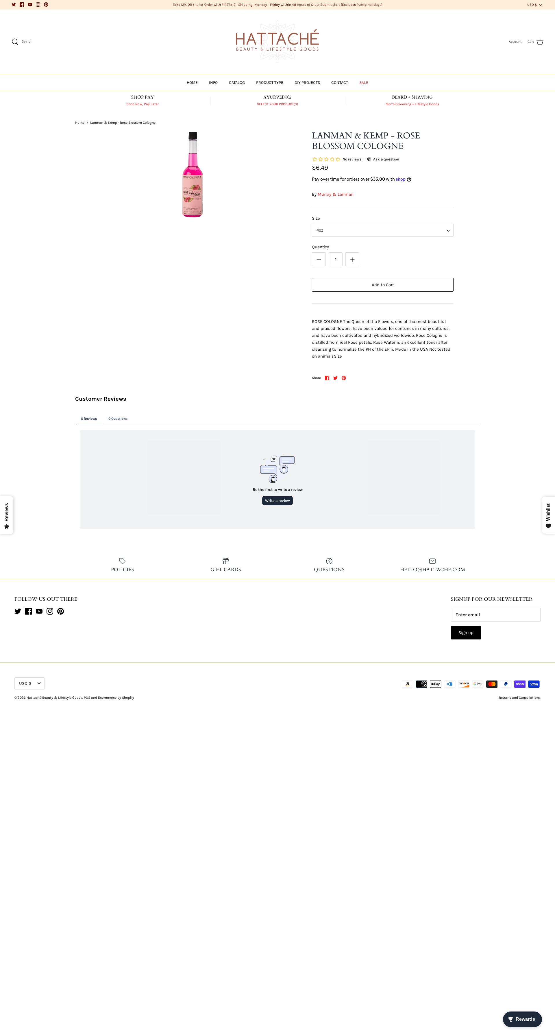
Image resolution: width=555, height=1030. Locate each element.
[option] (192, 174)
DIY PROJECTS (307, 82)
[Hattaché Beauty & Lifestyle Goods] (277, 42)
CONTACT (339, 82)
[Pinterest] (46, 4)
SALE (363, 82)
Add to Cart (383, 284)
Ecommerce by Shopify (116, 698)
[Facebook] (22, 4)
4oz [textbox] (320, 230)
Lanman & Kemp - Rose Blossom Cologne (123, 122)
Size (316, 218)
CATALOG (237, 82)
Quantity (320, 246)
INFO (213, 82)
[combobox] (383, 230)
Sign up (465, 632)
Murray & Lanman (336, 194)
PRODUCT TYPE (269, 82)
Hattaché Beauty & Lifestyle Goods (54, 698)
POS (87, 698)
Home (79, 122)
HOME (192, 82)
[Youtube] (30, 4)
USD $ (532, 5)
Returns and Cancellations (520, 698)
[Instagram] (38, 4)
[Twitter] (14, 4)
